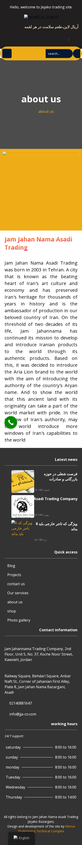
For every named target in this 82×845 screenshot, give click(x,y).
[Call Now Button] (11, 422)
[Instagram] (18, 39)
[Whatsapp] (23, 39)
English (24, 838)
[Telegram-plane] (13, 39)
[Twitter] (8, 39)
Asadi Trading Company (55, 498)
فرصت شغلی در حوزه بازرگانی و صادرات (60, 476)
